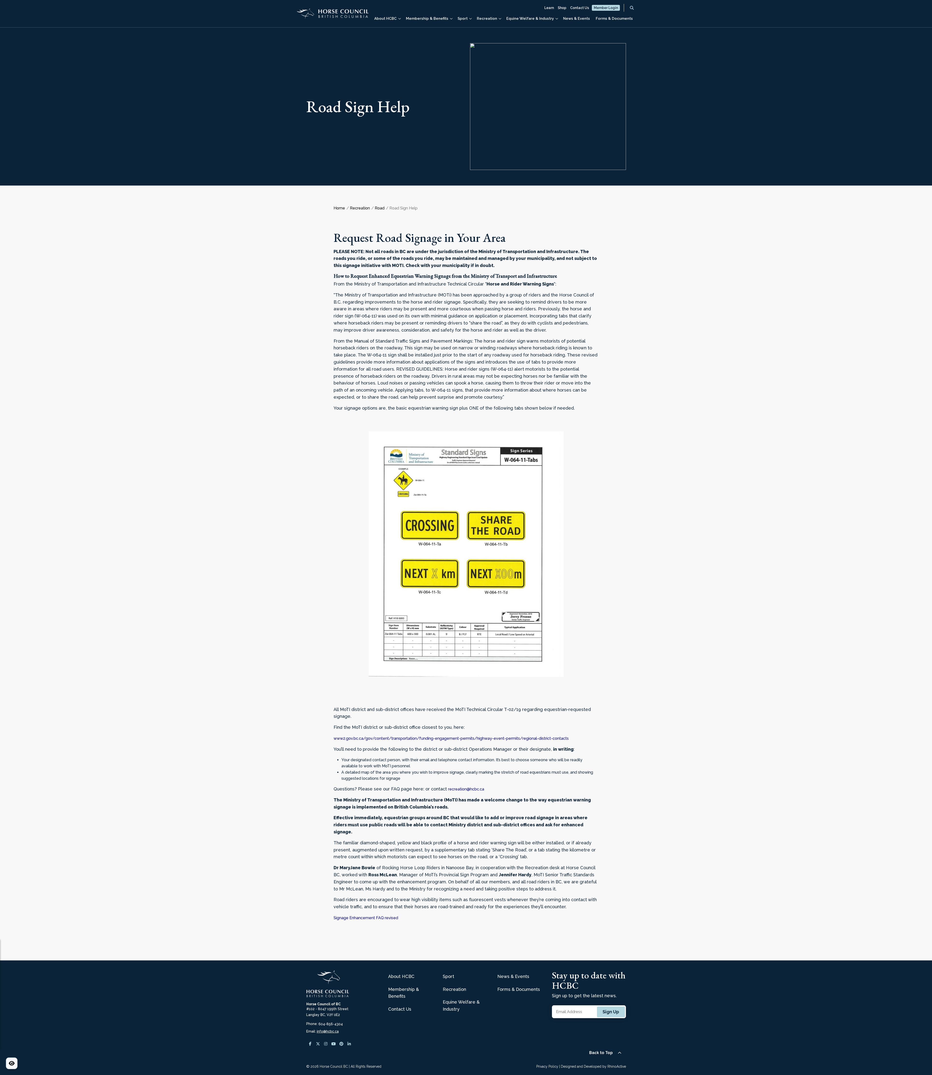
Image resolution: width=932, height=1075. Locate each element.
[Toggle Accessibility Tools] (12, 1063)
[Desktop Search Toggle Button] (632, 8)
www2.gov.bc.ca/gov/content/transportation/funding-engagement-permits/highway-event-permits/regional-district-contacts (451, 738)
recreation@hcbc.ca (466, 789)
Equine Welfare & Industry (530, 18)
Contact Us (579, 8)
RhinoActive (616, 1066)
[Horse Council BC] (333, 15)
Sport (463, 18)
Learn (549, 8)
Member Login (606, 8)
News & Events (576, 18)
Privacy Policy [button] (547, 1066)
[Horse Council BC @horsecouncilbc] (318, 1044)
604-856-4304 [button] (330, 1024)
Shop (562, 8)
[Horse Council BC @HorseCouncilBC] (333, 1044)
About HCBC (385, 18)
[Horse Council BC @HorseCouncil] (310, 1044)
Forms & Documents (614, 18)
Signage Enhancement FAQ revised (366, 918)
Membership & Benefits (427, 18)
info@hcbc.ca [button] (328, 1031)
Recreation (487, 18)
